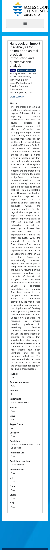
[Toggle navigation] (25, 23)
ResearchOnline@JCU (26, 70)
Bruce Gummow (17, 96)
